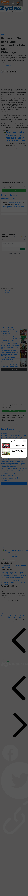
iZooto (25, 456)
